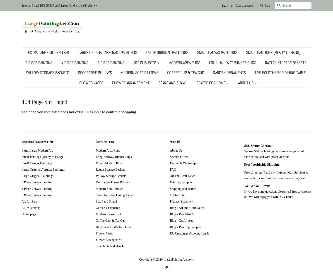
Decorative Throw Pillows (113, 182)
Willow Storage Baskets (47, 72)
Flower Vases (91, 82)
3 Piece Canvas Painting (37, 182)
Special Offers (179, 157)
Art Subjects (145, 62)
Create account (244, 5)
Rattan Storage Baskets (285, 62)
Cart (267, 5)
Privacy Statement (181, 201)
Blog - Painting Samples (185, 227)
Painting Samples (181, 182)
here (97, 112)
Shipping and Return (183, 189)
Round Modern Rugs (109, 163)
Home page (29, 214)
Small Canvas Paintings (217, 52)
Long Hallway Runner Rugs (232, 62)
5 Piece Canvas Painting (37, 195)
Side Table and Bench (110, 246)
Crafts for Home (211, 82)
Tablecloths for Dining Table (280, 72)
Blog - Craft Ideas (181, 220)
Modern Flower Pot (108, 214)
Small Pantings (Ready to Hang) (273, 52)
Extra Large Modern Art (49, 52)
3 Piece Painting (39, 62)
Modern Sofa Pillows (139, 72)
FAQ (173, 169)
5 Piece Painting (111, 62)
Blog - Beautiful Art (183, 214)
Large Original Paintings (167, 52)
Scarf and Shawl (173, 82)
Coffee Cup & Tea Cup (185, 72)
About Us (246, 82)
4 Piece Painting (75, 62)
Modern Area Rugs (184, 62)
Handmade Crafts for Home (113, 227)
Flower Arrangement (131, 82)
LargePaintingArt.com (178, 259)
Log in (225, 5)
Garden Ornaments (229, 72)
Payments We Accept (183, 163)
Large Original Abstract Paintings (107, 52)
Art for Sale (29, 201)
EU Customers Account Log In (190, 233)
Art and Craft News (182, 176)
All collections (31, 208)
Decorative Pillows (95, 72)
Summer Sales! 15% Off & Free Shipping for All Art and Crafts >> (59, 5)
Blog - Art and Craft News (187, 208)
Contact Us (177, 195)
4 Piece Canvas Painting (37, 189)
